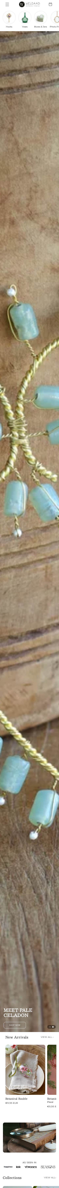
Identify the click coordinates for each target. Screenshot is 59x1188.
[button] (7, 4)
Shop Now (30, 1025)
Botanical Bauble (16, 1098)
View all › (47, 1037)
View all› (50, 1177)
